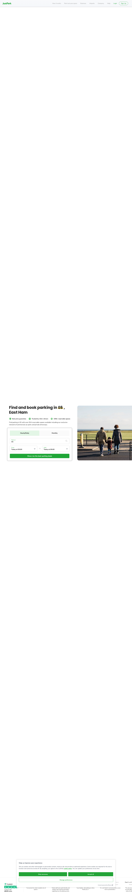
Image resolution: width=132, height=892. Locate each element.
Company (101, 3)
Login (115, 3)
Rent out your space (70, 3)
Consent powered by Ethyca (104, 885)
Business (83, 3)
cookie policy (68, 868)
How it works (56, 3)
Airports (92, 3)
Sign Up (123, 3)
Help (108, 3)
